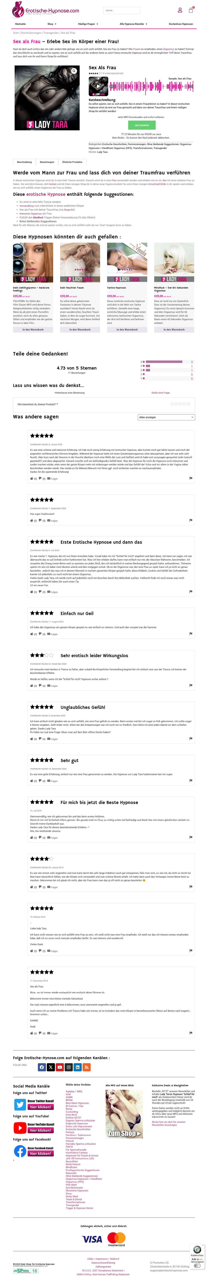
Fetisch (70, 1141)
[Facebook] (42, 1067)
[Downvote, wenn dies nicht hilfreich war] (40, 478)
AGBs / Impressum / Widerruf (103, 1258)
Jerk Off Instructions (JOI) (80, 1158)
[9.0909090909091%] (148, 366)
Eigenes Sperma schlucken (80, 1120)
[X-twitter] (51, 1067)
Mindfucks (71, 1167)
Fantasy (70, 1132)
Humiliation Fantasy (77, 1152)
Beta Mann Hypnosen (77, 1103)
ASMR (69, 1097)
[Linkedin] (78, 1067)
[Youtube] (60, 1067)
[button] (74, 71)
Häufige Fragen (86, 24)
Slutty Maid (72, 1196)
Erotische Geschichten (114, 144)
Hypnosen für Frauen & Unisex (82, 1155)
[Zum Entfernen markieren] (190, 478)
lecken (53, 184)
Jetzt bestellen (142, 125)
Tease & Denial (74, 1199)
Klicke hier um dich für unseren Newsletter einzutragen (168, 1123)
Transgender (51, 32)
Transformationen (142, 148)
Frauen (136, 49)
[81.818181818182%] (164, 362)
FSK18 (69, 1146)
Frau (114, 180)
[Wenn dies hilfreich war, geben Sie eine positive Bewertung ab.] (31, 478)
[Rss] (87, 1067)
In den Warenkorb (33, 329)
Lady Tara (102, 152)
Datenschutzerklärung (103, 1262)
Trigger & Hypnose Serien (79, 1208)
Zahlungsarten (103, 1266)
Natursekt (71, 1173)
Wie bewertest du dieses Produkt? (38, 404)
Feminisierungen (31, 32)
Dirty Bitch (71, 1114)
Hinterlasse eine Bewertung (69, 392)
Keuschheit (72, 1161)
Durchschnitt (180, 404)
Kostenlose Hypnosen (181, 24)
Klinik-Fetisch (73, 1164)
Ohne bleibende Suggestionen (163, 144)
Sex (164, 180)
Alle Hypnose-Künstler (132, 24)
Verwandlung (26, 205)
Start (16, 32)
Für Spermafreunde (76, 1149)
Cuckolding (72, 1111)
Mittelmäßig (176, 404)
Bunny (69, 1108)
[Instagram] (69, 1067)
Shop (50, 24)
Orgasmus (168, 49)
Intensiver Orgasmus (31, 213)
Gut (184, 404)
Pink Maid (71, 1184)
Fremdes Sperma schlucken (81, 1143)
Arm (172, 404)
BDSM (69, 1100)
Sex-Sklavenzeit (74, 1187)
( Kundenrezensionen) (111, 73)
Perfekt (188, 404)
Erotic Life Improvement (79, 1126)
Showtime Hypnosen (77, 1190)
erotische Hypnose (45, 194)
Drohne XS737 (73, 1117)
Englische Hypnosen (77, 1123)
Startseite (20, 24)
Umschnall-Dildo (157, 184)
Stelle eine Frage (161, 392)
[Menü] (203, 1246)
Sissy (69, 1193)
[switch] (197, 1266)
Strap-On (68, 209)
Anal (68, 1094)
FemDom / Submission (78, 1135)
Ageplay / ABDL (74, 1091)
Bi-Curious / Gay (74, 1106)
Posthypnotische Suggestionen (82, 1170)
